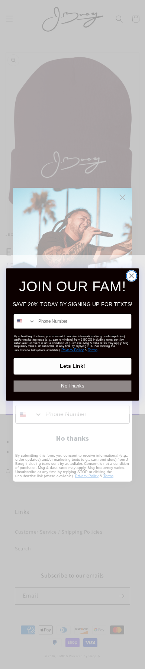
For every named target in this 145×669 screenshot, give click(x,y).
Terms (92, 350)
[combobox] (24, 321)
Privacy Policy (72, 350)
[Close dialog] (131, 276)
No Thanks (72, 386)
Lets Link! (72, 366)
